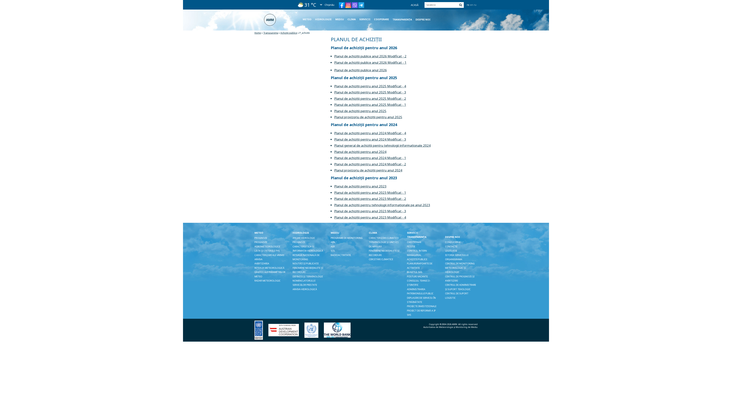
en (471, 4)
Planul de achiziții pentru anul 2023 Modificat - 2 (370, 198)
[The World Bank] (339, 330)
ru (475, 4)
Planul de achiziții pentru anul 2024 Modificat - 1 (370, 158)
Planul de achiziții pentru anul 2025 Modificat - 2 (370, 98)
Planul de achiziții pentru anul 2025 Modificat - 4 (370, 86)
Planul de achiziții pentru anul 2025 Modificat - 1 (370, 104)
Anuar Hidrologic (304, 238)
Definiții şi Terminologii (308, 276)
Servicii (364, 19)
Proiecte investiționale (421, 306)
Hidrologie (323, 19)
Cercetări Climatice (381, 259)
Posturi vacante (417, 276)
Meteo (307, 19)
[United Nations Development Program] (261, 330)
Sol (333, 250)
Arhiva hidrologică (305, 289)
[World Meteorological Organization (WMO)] (313, 330)
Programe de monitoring (347, 238)
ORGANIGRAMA (453, 259)
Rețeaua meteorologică (269, 268)
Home (257, 33)
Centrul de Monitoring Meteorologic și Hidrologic (460, 268)
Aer (333, 246)
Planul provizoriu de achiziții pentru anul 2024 (368, 170)
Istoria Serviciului (456, 255)
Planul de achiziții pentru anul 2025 (360, 111)
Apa (333, 242)
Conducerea (452, 242)
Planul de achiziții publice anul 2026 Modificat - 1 (370, 62)
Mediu (339, 19)
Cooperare (381, 19)
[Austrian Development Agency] (286, 330)
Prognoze (260, 238)
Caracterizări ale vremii (269, 255)
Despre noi (423, 19)
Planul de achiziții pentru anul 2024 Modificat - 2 (370, 164)
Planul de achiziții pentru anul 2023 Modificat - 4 (370, 217)
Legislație (451, 250)
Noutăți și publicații (306, 263)
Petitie (411, 246)
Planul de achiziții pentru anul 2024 (360, 152)
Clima (352, 19)
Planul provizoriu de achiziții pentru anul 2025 (368, 117)
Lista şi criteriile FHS (267, 250)
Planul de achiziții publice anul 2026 (360, 70)
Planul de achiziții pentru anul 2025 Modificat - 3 (370, 92)
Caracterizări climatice (384, 238)
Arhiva (258, 259)
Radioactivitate (341, 255)
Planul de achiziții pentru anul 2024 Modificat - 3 (370, 139)
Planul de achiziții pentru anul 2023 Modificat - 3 (370, 211)
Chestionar (414, 242)
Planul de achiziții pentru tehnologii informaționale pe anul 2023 (382, 205)
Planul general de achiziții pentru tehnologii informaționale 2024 (382, 145)
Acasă (414, 5)
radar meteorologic (267, 280)
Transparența (402, 19)
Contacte (451, 246)
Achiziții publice (288, 33)
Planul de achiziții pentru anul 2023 (360, 186)
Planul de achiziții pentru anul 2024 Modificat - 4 (370, 133)
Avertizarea (261, 263)
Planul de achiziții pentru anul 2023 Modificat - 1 (370, 192)
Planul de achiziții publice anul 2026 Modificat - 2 (370, 56)
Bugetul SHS (414, 272)
